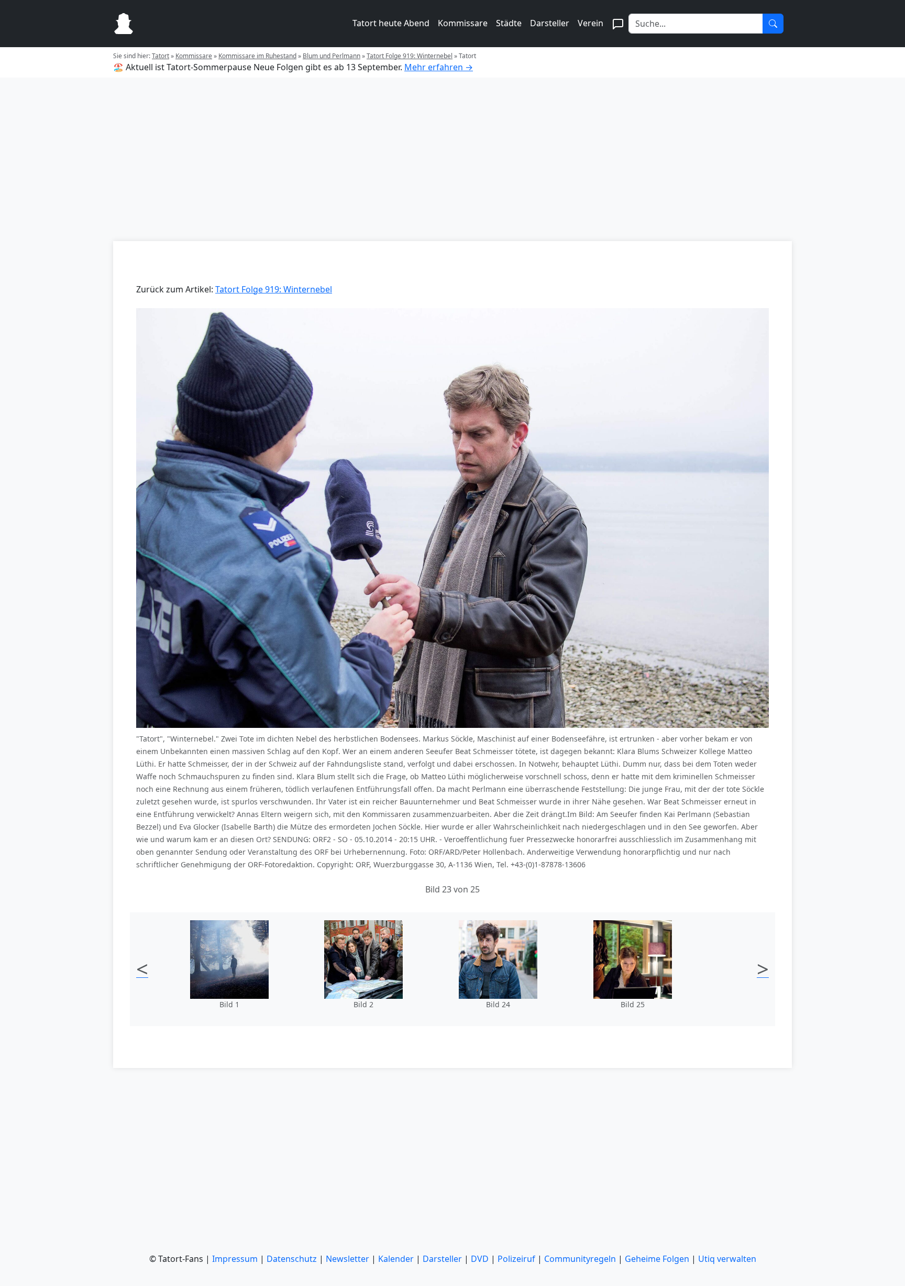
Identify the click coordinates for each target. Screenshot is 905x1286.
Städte (509, 23)
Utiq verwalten (727, 1259)
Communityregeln (580, 1259)
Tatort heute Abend (390, 23)
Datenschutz (292, 1259)
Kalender (396, 1259)
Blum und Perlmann (331, 55)
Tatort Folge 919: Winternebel (409, 55)
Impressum (235, 1259)
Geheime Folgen (657, 1259)
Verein (590, 23)
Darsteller (549, 23)
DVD (480, 1259)
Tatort (160, 55)
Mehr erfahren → (438, 67)
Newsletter (347, 1259)
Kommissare (463, 23)
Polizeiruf (516, 1259)
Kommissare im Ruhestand (257, 55)
